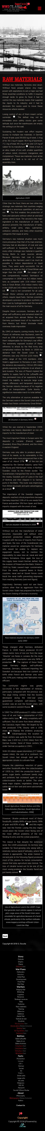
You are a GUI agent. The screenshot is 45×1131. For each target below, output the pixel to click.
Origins (20, 962)
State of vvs (20, 1041)
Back (5, 936)
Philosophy (20, 1096)
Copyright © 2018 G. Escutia (14, 944)
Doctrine (21, 1021)
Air (21, 1071)
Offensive (20, 1011)
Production (21, 1059)
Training (21, 1009)
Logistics (20, 994)
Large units (21, 1078)
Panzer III (21, 1088)
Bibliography (21, 1098)
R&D (21, 1002)
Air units (21, 1080)
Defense (21, 1014)
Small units (21, 1076)
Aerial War (20, 1016)
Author (20, 1100)
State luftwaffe (20, 1039)
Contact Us (20, 1105)
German (21, 1066)
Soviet (21, 1068)
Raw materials (21, 1007)
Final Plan (21, 982)
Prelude (21, 959)
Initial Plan (21, 977)
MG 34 (21, 1085)
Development (21, 979)
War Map (20, 984)
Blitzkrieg (20, 992)
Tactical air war (21, 1019)
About (21, 1093)
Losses (20, 1061)
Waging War (20, 989)
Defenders (20, 972)
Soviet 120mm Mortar (21, 1090)
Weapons (20, 1083)
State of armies (20, 1043)
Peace (20, 964)
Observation (21, 1026)
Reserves (20, 997)
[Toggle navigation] (39, 8)
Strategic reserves (21, 999)
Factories (21, 1004)
